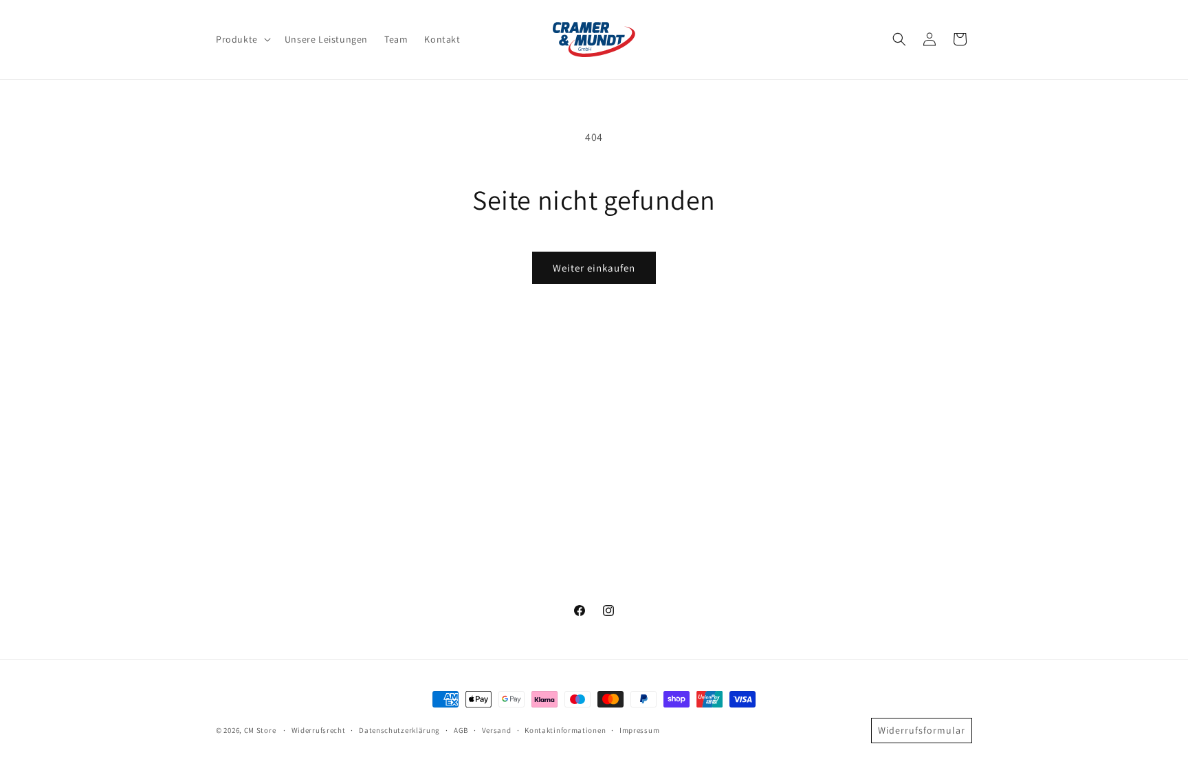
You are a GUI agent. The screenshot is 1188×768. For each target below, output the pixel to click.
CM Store (260, 730)
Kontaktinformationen (565, 730)
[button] (242, 39)
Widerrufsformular (921, 730)
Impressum (639, 730)
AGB (461, 730)
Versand (497, 730)
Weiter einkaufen (594, 267)
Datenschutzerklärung (399, 730)
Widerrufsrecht (319, 730)
